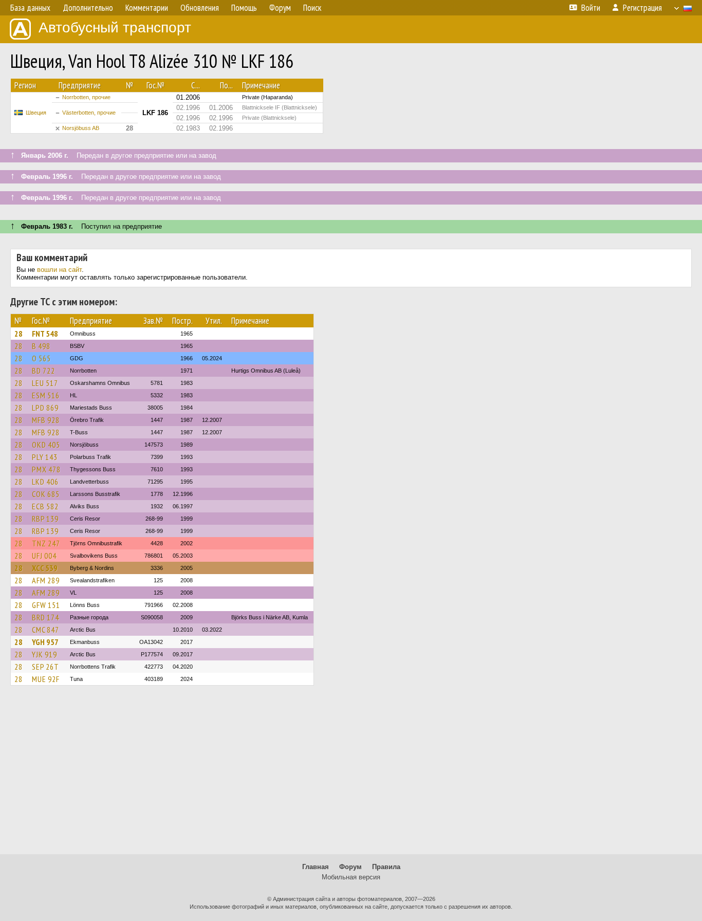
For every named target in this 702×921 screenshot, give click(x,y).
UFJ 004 (44, 555)
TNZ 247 (46, 543)
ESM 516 (46, 395)
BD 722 (43, 370)
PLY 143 (45, 457)
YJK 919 (44, 654)
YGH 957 (45, 642)
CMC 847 (45, 629)
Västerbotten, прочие (89, 112)
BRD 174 (45, 617)
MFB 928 (46, 420)
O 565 (41, 358)
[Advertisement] (351, 774)
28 (18, 333)
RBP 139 (45, 518)
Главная (315, 867)
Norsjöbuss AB (80, 128)
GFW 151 (46, 605)
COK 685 (46, 494)
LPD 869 (45, 407)
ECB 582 (45, 506)
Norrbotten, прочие (86, 97)
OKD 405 (46, 444)
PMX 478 (46, 469)
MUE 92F (46, 679)
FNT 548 (45, 333)
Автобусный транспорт (115, 27)
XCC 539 (45, 568)
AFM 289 (46, 580)
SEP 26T (45, 666)
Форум (350, 867)
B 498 (41, 346)
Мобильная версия (351, 877)
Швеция (36, 112)
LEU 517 (45, 383)
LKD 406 (45, 481)
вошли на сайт (59, 269)
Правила (386, 867)
